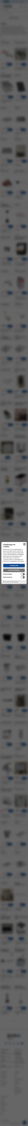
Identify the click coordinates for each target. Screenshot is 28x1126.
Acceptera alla (14, 565)
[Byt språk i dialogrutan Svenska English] (24, 544)
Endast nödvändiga (14, 570)
